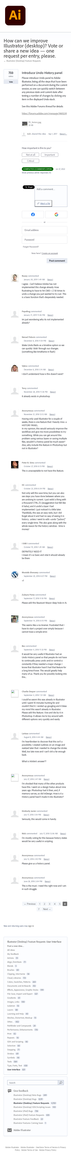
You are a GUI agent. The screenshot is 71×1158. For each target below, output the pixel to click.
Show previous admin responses (36, 172)
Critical (33, 161)
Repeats (11, 1037)
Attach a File (45, 203)
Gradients (11, 997)
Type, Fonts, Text (14, 1065)
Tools (9, 1061)
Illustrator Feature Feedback (26, 1119)
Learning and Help (15, 1013)
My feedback (13, 954)
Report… (63, 134)
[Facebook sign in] (33, 214)
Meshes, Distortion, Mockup (19, 1017)
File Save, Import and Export (20, 993)
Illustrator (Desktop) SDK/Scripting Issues (32, 1107)
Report (50, 279)
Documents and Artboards (19, 985)
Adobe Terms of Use (29, 1150)
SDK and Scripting (15, 1041)
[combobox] (33, 1082)
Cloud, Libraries (14, 977)
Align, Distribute (14, 962)
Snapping (11, 1049)
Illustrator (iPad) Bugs (23, 1111)
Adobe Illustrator (22, 1130)
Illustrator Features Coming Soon (28, 1123)
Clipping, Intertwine (16, 973)
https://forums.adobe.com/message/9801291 (44, 113)
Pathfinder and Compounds (19, 1025)
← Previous (30, 903)
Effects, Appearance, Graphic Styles (22, 989)
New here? (44, 253)
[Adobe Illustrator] (15, 16)
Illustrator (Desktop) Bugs (25, 1099)
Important (51, 155)
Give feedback (20, 1090)
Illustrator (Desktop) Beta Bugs (27, 1095)
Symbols (11, 1057)
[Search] (61, 1082)
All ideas (11, 950)
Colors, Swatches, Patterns (19, 981)
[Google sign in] (56, 214)
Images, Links (13, 1001)
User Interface (53, 941)
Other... (10, 1021)
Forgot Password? (31, 246)
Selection (11, 1045)
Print (9, 1033)
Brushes (10, 970)
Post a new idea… (15, 946)
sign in (31, 926)
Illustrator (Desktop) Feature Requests (26, 941)
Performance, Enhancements (20, 1029)
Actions (10, 958)
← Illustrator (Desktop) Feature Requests (22, 60)
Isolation (11, 1005)
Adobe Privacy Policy (47, 1150)
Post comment (57, 260)
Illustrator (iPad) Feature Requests (29, 1115)
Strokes (10, 1053)
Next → (47, 909)
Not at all (32, 155)
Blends (10, 966)
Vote (11, 82)
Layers (10, 1009)
